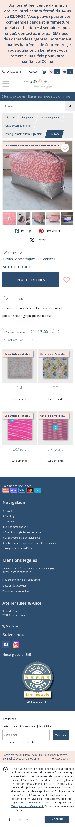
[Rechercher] (70, 106)
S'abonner (61, 735)
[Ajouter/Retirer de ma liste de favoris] (66, 280)
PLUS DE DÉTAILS (31, 280)
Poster (40, 240)
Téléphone (11, 626)
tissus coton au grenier (18, 125)
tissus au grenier (50, 117)
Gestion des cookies (14, 585)
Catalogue (10, 516)
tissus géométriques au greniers (23, 134)
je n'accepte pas (18, 819)
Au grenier (28, 117)
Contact (33, 71)
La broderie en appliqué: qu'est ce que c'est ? (31, 543)
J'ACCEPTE (56, 819)
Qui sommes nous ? (16, 527)
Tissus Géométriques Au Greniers (28, 259)
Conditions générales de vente (22, 532)
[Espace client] (44, 72)
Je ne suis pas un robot (23, 742)
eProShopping (30, 758)
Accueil (11, 117)
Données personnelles (15, 591)
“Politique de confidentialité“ (27, 806)
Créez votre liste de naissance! (22, 537)
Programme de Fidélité (18, 548)
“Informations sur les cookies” (35, 802)
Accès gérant (62, 758)
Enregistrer (52, 231)
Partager (26, 231)
